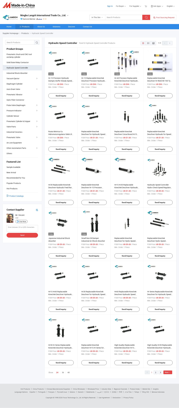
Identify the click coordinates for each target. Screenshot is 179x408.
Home (9, 26)
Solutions (56, 26)
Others (9, 153)
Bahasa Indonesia (158, 392)
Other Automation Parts (16, 148)
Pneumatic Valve (13, 137)
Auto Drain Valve (13, 89)
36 (63, 372)
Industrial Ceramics (14, 132)
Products (25, 26)
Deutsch (81, 392)
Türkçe (136, 392)
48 (68, 372)
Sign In (110, 6)
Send (22, 235)
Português (41, 392)
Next (167, 372)
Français (51, 392)
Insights (156, 389)
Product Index (135, 389)
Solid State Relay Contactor (18, 62)
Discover (71, 26)
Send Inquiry (61, 96)
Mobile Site (146, 389)
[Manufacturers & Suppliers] (19, 5)
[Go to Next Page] (169, 43)
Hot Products (25, 389)
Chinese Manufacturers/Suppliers (58, 389)
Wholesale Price (93, 389)
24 (57, 372)
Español (32, 392)
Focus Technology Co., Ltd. (72, 398)
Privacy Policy (128, 398)
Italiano (72, 392)
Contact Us (87, 26)
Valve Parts (11, 126)
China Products (38, 389)
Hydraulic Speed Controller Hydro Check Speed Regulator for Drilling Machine (159, 187)
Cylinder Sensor (13, 116)
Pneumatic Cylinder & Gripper (18, 121)
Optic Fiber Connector (15, 100)
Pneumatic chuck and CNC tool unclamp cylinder (19, 55)
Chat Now (22, 221)
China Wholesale (79, 389)
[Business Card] (37, 210)
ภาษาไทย (128, 392)
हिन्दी (120, 392)
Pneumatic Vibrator (14, 94)
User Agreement (104, 398)
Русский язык (62, 392)
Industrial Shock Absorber (17, 73)
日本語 (114, 392)
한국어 (106, 392)
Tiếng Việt (145, 392)
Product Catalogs (16, 196)
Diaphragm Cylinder (15, 84)
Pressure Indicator (14, 110)
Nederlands (90, 392)
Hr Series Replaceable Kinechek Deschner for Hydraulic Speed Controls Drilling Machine (159, 294)
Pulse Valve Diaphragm (16, 105)
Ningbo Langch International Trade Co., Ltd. (43, 15)
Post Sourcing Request (165, 17)
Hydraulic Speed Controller (17, 67)
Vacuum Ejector (13, 78)
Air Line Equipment (14, 142)
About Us (41, 26)
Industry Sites (106, 389)
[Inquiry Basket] (146, 6)
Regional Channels (120, 389)
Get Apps (157, 6)
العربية (99, 392)
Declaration (117, 398)
